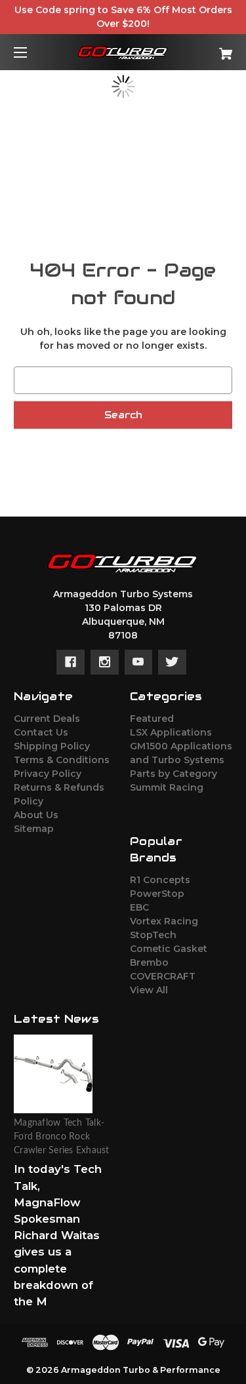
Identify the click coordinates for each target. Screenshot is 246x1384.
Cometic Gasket (168, 949)
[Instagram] (105, 662)
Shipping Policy (52, 746)
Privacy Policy (47, 774)
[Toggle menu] (32, 52)
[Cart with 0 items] (210, 49)
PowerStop (157, 894)
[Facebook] (70, 662)
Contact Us (41, 732)
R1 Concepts (160, 880)
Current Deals (47, 718)
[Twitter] (172, 662)
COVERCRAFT (162, 976)
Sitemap (34, 829)
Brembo (149, 962)
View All (149, 990)
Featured (152, 718)
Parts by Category (173, 774)
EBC (139, 907)
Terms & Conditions (62, 760)
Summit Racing (166, 787)
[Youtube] (138, 662)
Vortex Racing (164, 921)
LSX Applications (171, 732)
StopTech (153, 935)
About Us (36, 815)
